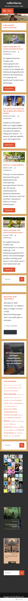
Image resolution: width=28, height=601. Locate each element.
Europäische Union (17, 397)
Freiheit (6, 403)
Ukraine (21, 430)
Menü (9, 11)
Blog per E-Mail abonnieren (10, 298)
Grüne (5, 406)
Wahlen (6, 436)
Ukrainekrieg (9, 433)
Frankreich (18, 400)
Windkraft (17, 436)
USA (15, 433)
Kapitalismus (14, 406)
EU (12, 397)
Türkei (16, 430)
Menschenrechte (14, 418)
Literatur (20, 415)
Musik (6, 420)
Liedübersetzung (10, 412)
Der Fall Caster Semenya (13, 165)
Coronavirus (14, 391)
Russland (8, 427)
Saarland (14, 427)
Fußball (16, 403)
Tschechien (11, 430)
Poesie (22, 421)
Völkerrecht (20, 433)
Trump (5, 430)
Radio (14, 424)
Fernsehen (6, 400)
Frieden (11, 403)
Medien (5, 418)
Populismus (6, 424)
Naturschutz (13, 421)
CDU (9, 388)
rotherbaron (14, 2)
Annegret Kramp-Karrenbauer (12, 385)
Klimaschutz (8, 409)
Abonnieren (10, 332)
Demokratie (10, 394)
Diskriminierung (20, 394)
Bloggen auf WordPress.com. (14, 597)
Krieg (15, 409)
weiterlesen (9, 89)
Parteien (18, 421)
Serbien (18, 427)
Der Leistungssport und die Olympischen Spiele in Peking (13, 111)
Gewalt (20, 403)
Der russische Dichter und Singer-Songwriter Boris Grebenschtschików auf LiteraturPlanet (14, 358)
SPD (22, 427)
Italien (9, 406)
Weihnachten (11, 436)
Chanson (14, 388)
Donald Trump (7, 397)
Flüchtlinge (12, 400)
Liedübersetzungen (11, 415)
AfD (5, 385)
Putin (11, 424)
